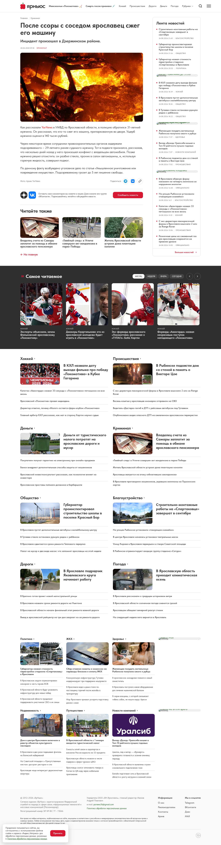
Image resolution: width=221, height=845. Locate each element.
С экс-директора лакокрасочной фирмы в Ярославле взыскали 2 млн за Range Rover (178, 224)
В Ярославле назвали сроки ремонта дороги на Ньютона (51, 603)
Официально (182, 188)
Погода (174, 6)
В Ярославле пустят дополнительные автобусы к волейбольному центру (178, 99)
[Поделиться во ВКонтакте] (133, 181)
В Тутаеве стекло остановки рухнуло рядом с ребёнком (178, 111)
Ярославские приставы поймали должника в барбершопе (51, 484)
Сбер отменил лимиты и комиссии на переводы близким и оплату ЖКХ (86, 670)
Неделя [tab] (151, 276)
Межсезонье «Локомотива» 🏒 (65, 6)
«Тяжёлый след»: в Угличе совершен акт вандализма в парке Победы (149, 460)
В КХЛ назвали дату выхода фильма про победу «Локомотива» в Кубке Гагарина (178, 85)
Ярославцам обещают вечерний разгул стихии (138, 610)
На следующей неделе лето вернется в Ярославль (139, 617)
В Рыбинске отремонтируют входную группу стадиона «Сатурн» (147, 551)
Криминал (35, 18)
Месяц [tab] (138, 276)
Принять (57, 833)
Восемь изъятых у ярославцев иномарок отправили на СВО (145, 401)
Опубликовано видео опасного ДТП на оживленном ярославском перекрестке (155, 415)
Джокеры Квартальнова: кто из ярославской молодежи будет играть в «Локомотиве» (85, 334)
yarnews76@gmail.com (103, 804)
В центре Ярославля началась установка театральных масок (145, 537)
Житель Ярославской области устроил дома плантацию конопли (148, 467)
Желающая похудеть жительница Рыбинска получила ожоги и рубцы (177, 132)
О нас (161, 802)
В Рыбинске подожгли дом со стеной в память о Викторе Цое (178, 159)
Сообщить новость (128, 195)
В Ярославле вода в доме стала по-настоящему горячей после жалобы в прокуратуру (83, 690)
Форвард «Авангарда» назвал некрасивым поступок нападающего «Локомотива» (175, 334)
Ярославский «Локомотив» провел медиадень (44, 401)
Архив (161, 816)
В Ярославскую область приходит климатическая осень (176, 575)
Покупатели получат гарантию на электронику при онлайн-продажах (57, 460)
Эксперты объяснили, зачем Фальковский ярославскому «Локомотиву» (37, 334)
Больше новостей (184, 252)
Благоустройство (185, 38)
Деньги (163, 6)
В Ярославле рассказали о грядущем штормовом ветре (142, 596)
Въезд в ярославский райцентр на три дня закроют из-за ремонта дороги (60, 617)
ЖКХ (69, 638)
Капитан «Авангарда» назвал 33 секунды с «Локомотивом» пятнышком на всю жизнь (176, 209)
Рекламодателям (166, 807)
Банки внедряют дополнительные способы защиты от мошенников (56, 467)
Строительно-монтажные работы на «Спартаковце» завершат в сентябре (178, 32)
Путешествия (74, 710)
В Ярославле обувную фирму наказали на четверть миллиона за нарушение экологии (177, 181)
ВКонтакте (190, 807)
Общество (181, 53)
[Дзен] (24, 195)
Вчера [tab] (164, 276)
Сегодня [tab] (176, 276)
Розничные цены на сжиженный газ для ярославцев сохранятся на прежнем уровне (177, 239)
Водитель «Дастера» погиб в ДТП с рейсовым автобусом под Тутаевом (150, 408)
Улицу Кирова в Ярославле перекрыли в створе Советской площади (149, 544)
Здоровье (180, 137)
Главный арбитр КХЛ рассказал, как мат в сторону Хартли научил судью (59, 415)
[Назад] (189, 276)
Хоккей (122, 6)
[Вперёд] (197, 276)
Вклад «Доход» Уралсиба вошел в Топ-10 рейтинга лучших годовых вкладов (177, 146)
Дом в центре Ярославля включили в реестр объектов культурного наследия (40, 743)
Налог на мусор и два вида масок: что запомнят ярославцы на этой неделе (60, 551)
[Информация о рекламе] (196, 76)
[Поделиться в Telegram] (126, 181)
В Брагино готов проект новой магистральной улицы (48, 596)
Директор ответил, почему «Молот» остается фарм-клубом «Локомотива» (60, 408)
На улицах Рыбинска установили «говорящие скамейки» (176, 195)
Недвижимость (29, 710)
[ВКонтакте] (32, 195)
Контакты (163, 811)
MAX (187, 816)
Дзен (187, 811)
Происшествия (137, 6)
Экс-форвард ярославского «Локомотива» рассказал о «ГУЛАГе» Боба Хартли (128, 334)
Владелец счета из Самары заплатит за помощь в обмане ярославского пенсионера (177, 441)
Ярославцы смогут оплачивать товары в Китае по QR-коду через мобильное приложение (84, 770)
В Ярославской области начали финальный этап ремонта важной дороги (59, 610)
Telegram (189, 802)
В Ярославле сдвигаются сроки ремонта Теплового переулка (52, 544)
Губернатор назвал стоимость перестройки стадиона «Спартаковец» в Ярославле (175, 62)
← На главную (29, 254)
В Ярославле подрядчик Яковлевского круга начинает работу (82, 575)
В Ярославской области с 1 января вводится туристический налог (85, 741)
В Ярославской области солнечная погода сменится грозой (145, 603)
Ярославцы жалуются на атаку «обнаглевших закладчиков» (145, 474)
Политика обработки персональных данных (107, 808)
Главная (24, 18)
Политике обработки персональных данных (27, 838)
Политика (181, 68)
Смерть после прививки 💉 (100, 6)
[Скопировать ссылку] (140, 181)
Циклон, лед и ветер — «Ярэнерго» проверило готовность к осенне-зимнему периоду (131, 755)
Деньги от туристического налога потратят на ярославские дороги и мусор (84, 441)
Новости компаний (185, 152)
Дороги (152, 6)
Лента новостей (170, 23)
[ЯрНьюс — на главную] (32, 6)
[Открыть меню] (208, 6)
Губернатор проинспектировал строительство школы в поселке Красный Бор (176, 47)
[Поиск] (200, 6)
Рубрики (186, 6)
